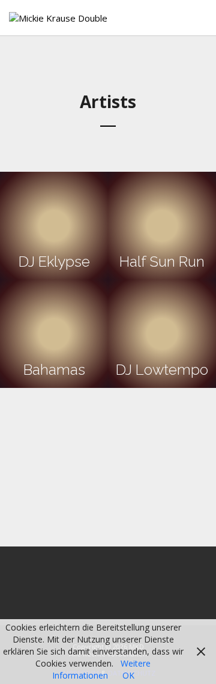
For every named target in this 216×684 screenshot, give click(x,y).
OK (128, 675)
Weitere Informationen (101, 669)
